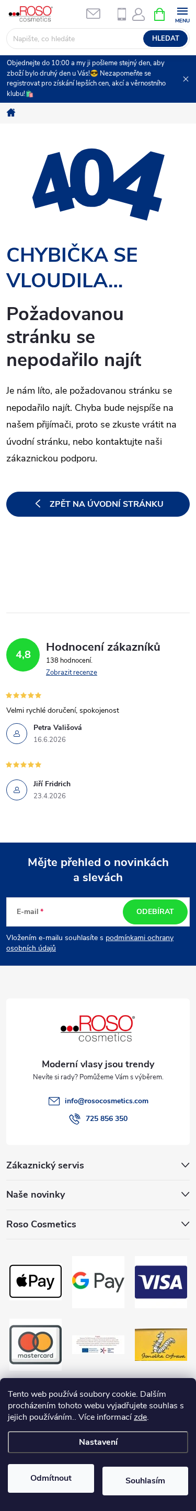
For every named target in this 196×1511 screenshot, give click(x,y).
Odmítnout (51, 1478)
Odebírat (155, 912)
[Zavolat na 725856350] (122, 14)
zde (140, 1417)
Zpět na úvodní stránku (107, 504)
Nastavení (98, 1442)
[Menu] (182, 14)
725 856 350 (107, 1119)
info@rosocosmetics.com (106, 1101)
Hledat (165, 38)
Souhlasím (145, 1480)
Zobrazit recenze (71, 672)
